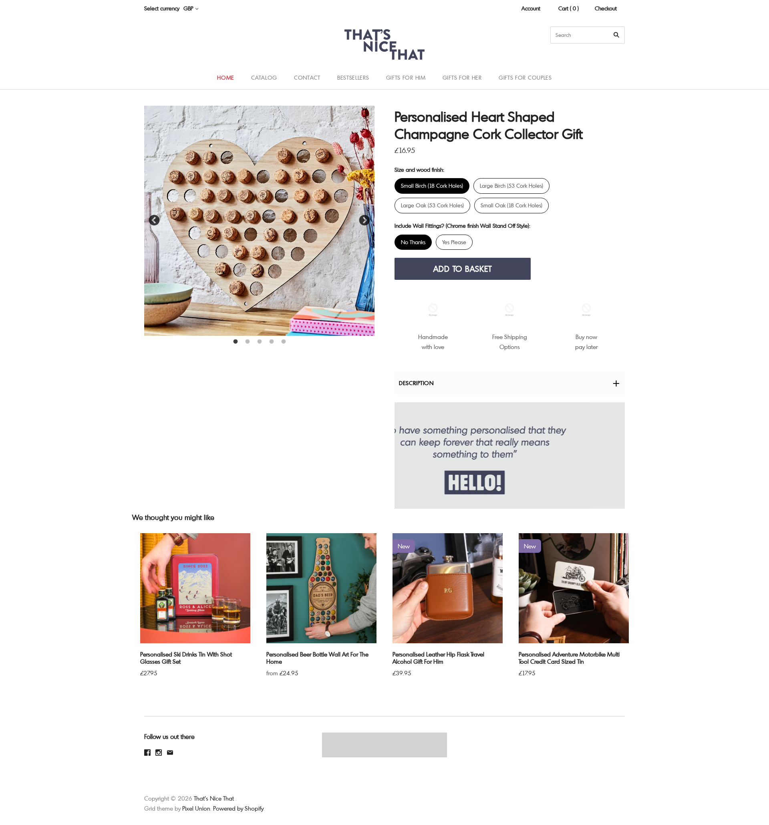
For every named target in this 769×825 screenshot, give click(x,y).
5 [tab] (284, 342)
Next (364, 221)
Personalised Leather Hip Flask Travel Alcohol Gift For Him (438, 657)
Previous (154, 221)
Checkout (606, 8)
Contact (307, 77)
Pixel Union (196, 808)
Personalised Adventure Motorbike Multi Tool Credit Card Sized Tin (569, 657)
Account (530, 8)
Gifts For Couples (525, 77)
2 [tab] (248, 342)
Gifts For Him (406, 77)
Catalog (264, 77)
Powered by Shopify (238, 808)
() (745, 77)
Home (225, 77)
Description (416, 382)
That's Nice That (214, 798)
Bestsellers (353, 77)
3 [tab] (260, 342)
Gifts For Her (462, 77)
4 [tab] (272, 342)
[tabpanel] (259, 221)
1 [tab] (236, 342)
